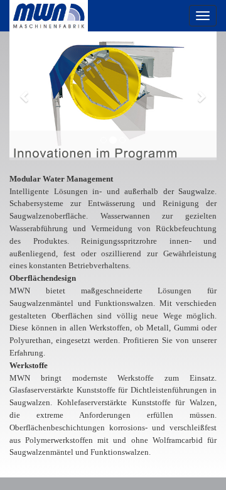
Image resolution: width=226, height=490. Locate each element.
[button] (25, 95)
